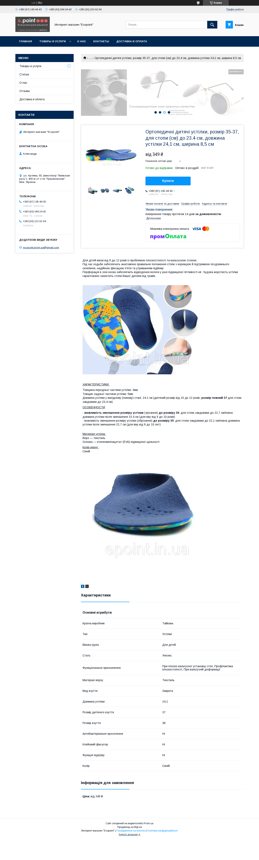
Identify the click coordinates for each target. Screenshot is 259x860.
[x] (87, 587)
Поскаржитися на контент (130, 830)
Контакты (101, 41)
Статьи (24, 74)
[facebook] (82, 587)
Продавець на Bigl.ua (129, 827)
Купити (168, 181)
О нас (81, 41)
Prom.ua (148, 823)
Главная (25, 41)
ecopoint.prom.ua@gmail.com (41, 247)
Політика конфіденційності (162, 830)
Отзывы (24, 91)
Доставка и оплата (131, 41)
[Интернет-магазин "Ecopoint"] (32, 31)
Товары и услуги (52, 41)
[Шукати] (212, 24)
